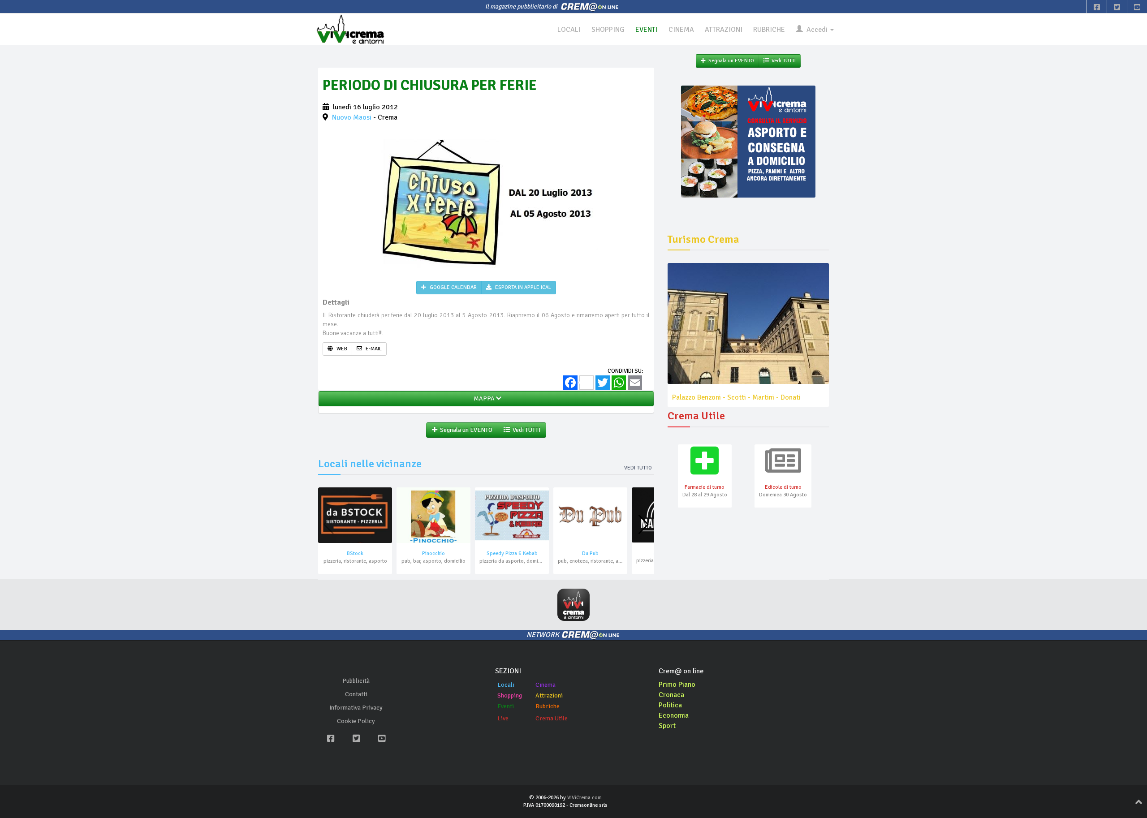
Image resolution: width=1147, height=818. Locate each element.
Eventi (505, 706)
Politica (670, 705)
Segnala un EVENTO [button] (464, 430)
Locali (505, 685)
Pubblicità (356, 681)
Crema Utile (551, 718)
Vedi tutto (638, 468)
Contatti (356, 694)
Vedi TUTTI (525, 430)
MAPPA (483, 398)
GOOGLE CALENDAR (452, 287)
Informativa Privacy (356, 707)
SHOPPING (608, 29)
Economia (674, 715)
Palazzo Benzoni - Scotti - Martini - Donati (736, 397)
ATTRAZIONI (723, 29)
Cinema (545, 685)
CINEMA (681, 29)
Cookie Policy (356, 721)
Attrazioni (549, 695)
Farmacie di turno (704, 487)
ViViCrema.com (584, 797)
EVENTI (646, 29)
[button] (644, 524)
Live (503, 718)
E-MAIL (373, 348)
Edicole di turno (783, 487)
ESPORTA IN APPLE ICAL (522, 287)
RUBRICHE (769, 29)
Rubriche (547, 706)
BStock (355, 553)
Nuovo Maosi (351, 117)
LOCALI (569, 29)
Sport (667, 725)
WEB (341, 348)
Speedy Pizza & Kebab (512, 553)
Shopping (509, 695)
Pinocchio (433, 553)
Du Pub (590, 553)
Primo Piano (677, 684)
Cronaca (671, 694)
